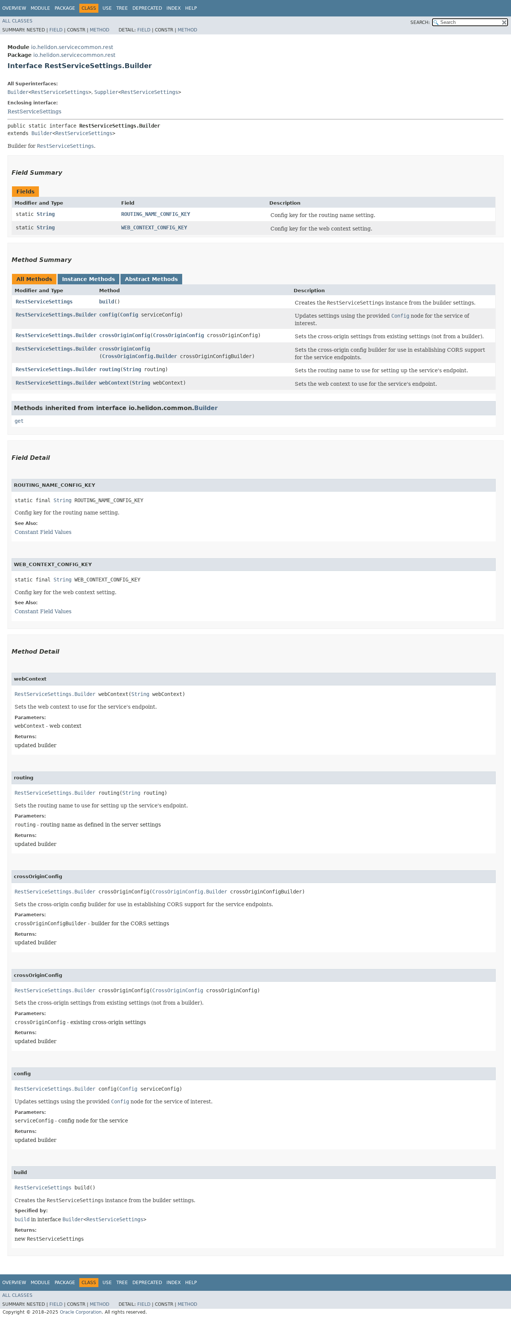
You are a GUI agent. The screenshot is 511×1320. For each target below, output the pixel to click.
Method (99, 30)
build (106, 302)
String (46, 214)
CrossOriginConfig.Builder (139, 356)
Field (55, 30)
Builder (17, 92)
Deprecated (147, 8)
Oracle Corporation (81, 1312)
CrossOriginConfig (178, 335)
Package (65, 8)
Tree (122, 8)
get (19, 421)
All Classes (17, 21)
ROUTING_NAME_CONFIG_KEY (155, 214)
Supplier (106, 92)
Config (129, 315)
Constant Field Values (43, 532)
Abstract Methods (151, 279)
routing (109, 369)
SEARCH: (420, 22)
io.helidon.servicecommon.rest (72, 47)
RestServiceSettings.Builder (56, 315)
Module (40, 8)
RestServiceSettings (59, 92)
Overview (14, 8)
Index (173, 8)
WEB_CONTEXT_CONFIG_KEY (154, 227)
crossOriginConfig (124, 335)
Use (107, 8)
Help (191, 8)
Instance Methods (88, 279)
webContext (114, 383)
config (108, 315)
